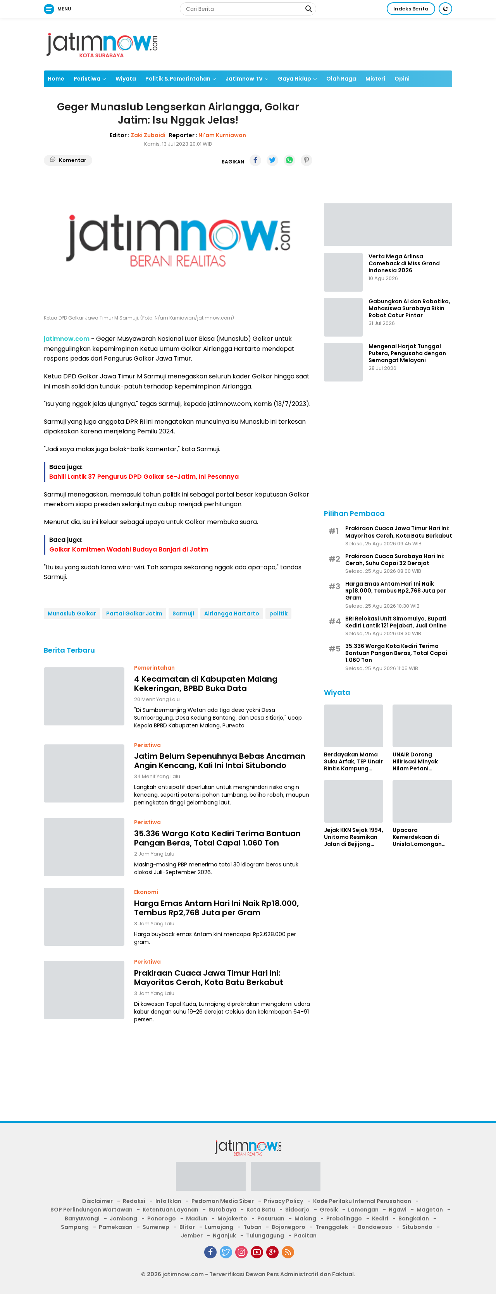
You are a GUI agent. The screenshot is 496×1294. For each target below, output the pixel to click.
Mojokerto (232, 1218)
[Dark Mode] (445, 8)
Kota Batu (260, 1209)
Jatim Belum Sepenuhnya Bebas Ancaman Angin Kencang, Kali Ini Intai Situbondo (219, 760)
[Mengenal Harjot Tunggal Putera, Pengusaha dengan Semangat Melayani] (343, 362)
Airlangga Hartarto (231, 613)
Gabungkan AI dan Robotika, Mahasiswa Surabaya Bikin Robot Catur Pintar (409, 308)
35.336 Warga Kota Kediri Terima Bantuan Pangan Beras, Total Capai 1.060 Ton (217, 837)
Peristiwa (87, 78)
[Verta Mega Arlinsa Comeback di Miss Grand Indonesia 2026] (343, 272)
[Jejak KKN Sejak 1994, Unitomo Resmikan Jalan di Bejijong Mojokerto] (354, 801)
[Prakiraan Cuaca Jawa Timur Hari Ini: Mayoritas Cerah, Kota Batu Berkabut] (84, 990)
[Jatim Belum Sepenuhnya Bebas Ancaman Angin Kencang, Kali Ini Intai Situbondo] (84, 773)
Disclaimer (97, 1201)
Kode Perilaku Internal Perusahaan (362, 1201)
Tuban (252, 1227)
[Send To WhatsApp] (289, 160)
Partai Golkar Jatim (134, 613)
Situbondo (417, 1227)
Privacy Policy (283, 1201)
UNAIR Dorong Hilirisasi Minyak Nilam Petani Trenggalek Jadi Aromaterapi (416, 761)
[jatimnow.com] (102, 44)
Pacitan (305, 1235)
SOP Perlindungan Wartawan (91, 1209)
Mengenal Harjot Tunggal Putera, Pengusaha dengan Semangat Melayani (407, 353)
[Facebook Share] (255, 160)
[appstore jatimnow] (285, 1179)
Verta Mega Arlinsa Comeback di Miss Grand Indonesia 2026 (404, 263)
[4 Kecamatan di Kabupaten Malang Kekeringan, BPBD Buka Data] (84, 696)
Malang (305, 1218)
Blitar (187, 1227)
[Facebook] (210, 1252)
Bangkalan (413, 1218)
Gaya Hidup (294, 78)
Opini (402, 78)
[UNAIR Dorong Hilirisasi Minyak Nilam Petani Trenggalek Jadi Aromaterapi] (422, 726)
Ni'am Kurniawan (222, 135)
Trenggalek (331, 1227)
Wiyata (125, 78)
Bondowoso (375, 1227)
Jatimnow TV (244, 78)
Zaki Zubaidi (148, 135)
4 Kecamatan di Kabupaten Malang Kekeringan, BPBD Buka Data (205, 683)
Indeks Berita (411, 8)
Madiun (196, 1218)
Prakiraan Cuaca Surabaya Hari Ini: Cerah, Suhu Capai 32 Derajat (394, 560)
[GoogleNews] (272, 1252)
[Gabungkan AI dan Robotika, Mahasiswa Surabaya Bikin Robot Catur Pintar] (343, 317)
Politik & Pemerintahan (177, 78)
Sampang (75, 1227)
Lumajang (219, 1227)
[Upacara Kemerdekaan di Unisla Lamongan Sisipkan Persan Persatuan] (422, 801)
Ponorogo (161, 1218)
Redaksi (134, 1201)
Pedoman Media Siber (222, 1201)
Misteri (375, 78)
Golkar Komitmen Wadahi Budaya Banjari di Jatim (128, 549)
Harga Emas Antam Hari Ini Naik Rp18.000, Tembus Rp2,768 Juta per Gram (216, 907)
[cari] (308, 9)
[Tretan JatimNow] (388, 224)
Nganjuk (224, 1235)
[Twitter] (226, 1252)
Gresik (329, 1209)
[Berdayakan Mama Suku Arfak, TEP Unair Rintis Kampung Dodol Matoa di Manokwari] (354, 726)
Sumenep (156, 1227)
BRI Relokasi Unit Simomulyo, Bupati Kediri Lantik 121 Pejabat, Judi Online (396, 622)
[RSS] (288, 1252)
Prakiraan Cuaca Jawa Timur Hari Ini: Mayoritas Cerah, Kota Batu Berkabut (208, 977)
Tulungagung (265, 1235)
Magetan (430, 1209)
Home (56, 78)
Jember (192, 1235)
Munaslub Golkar (72, 613)
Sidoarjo (297, 1209)
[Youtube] (257, 1252)
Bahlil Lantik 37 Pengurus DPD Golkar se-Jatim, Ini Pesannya (144, 476)
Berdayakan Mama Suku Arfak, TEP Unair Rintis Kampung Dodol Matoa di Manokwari (353, 761)
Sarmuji (183, 613)
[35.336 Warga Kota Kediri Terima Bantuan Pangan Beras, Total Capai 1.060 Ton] (84, 847)
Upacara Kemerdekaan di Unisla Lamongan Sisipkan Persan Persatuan (417, 837)
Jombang (123, 1218)
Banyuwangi (82, 1218)
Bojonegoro (288, 1227)
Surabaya (222, 1209)
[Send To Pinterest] (306, 160)
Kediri (380, 1218)
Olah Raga (341, 78)
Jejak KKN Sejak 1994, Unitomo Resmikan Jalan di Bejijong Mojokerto (353, 837)
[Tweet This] (272, 160)
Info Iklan (168, 1201)
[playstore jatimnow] (211, 1179)
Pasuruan (270, 1218)
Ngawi (397, 1209)
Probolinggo (344, 1218)
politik (278, 613)
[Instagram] (241, 1252)
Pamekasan (116, 1227)
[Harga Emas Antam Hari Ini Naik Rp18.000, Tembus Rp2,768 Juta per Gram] (84, 917)
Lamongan (363, 1209)
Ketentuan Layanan (170, 1209)
